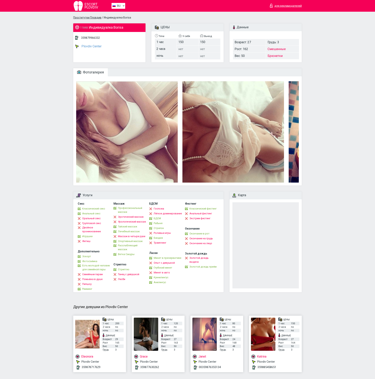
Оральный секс (91, 218)
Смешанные (277, 49)
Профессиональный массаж (130, 210)
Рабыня (158, 223)
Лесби (121, 279)
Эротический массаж (131, 216)
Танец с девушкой (128, 274)
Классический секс (93, 208)
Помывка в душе (92, 279)
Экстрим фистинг (199, 218)
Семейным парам (92, 274)
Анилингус (160, 282)
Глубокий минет (163, 267)
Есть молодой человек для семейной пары (96, 267)
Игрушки (87, 236)
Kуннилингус (161, 277)
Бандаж (158, 237)
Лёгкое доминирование (168, 213)
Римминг (87, 288)
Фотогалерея (93, 72)
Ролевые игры (162, 232)
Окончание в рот (199, 233)
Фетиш (86, 241)
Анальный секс (91, 213)
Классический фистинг (203, 208)
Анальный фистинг (200, 213)
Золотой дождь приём (203, 266)
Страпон (159, 228)
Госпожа (159, 208)
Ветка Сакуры (126, 254)
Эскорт (86, 256)
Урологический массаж (132, 221)
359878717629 (91, 367)
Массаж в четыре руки (131, 236)
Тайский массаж (127, 226)
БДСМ (157, 218)
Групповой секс (91, 223)
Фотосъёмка (89, 261)
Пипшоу (87, 284)
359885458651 (266, 367)
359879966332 (90, 38)
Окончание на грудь (201, 238)
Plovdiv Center (91, 46)
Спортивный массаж (130, 241)
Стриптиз (123, 269)
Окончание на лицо (200, 243)
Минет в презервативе (167, 257)
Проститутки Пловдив (87, 17)
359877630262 (149, 367)
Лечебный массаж (129, 231)
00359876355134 (210, 367)
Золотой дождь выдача (199, 259)
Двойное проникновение (91, 229)
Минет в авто (162, 272)
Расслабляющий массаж (128, 247)
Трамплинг (160, 242)
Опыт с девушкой (164, 262)
